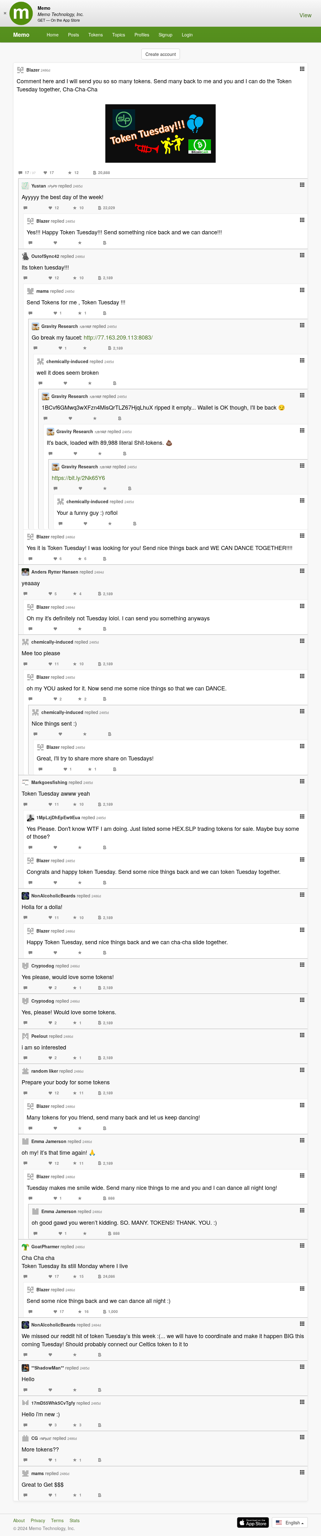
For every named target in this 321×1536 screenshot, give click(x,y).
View (305, 15)
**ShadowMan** (47, 1367)
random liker (44, 1071)
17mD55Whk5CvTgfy (53, 1403)
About (19, 1520)
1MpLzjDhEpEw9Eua (58, 817)
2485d (77, 185)
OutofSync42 (45, 256)
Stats (75, 1520)
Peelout (39, 1036)
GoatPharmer (45, 1246)
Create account (160, 54)
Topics (118, 34)
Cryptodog (42, 965)
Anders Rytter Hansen (54, 572)
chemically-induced (67, 361)
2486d (45, 70)
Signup (165, 34)
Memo (21, 34)
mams (42, 291)
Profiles (141, 34)
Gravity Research (66, 326)
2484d (99, 572)
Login (187, 34)
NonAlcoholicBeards (53, 895)
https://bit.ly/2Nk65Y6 (78, 477)
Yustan (44, 185)
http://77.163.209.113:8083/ (118, 337)
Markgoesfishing (49, 782)
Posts (73, 34)
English (291, 1522)
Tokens (95, 34)
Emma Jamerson (48, 1141)
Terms (57, 1520)
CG (41, 1438)
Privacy (38, 1520)
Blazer (32, 70)
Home (53, 34)
